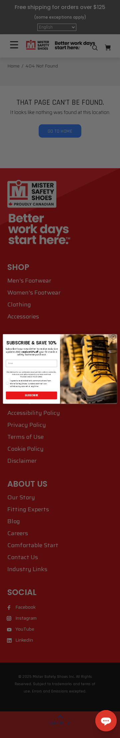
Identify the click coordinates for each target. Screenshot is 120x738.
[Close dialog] (113, 336)
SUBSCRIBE (31, 395)
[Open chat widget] (106, 720)
